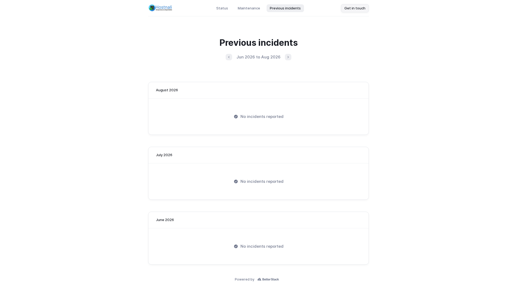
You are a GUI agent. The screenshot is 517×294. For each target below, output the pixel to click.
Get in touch (354, 8)
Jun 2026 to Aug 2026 (258, 57)
